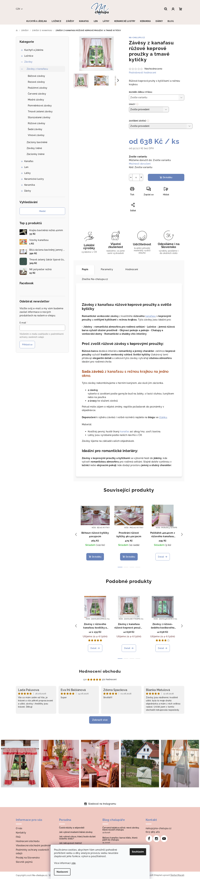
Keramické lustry (34, 179)
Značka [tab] (95, 279)
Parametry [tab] (107, 269)
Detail (161, 557)
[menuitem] (36, 21)
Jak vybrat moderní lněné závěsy (76, 832)
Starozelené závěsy (39, 117)
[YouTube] (164, 838)
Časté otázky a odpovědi (71, 828)
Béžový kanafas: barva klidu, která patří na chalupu (120, 839)
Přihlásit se (27, 344)
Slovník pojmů (24, 862)
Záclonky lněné (36, 154)
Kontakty (21, 832)
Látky (27, 173)
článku (163, 417)
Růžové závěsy (36, 123)
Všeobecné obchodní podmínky (34, 845)
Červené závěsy (37, 93)
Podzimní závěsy (37, 87)
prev (76, 534)
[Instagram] (156, 838)
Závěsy (28, 61)
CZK (18, 9)
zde (74, 863)
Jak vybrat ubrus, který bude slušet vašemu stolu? (77, 838)
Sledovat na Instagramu (102, 803)
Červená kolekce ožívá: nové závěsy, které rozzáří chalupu (120, 829)
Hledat (42, 211)
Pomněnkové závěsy (40, 105)
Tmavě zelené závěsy (40, 111)
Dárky (27, 190)
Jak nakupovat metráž (70, 843)
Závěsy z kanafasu (37, 68)
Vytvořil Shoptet (154, 875)
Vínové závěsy (36, 135)
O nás (19, 828)
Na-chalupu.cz (137, 38)
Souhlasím (138, 851)
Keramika (29, 184)
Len (26, 167)
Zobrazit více (100, 719)
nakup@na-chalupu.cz (159, 828)
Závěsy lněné (34, 148)
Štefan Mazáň (177, 875)
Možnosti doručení (140, 163)
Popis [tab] (85, 269)
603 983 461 (153, 831)
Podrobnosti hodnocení (142, 72)
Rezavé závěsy (36, 81)
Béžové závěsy (36, 76)
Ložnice (28, 55)
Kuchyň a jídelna (33, 50)
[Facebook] (149, 838)
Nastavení (62, 871)
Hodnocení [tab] (131, 269)
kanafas (124, 431)
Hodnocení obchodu (100, 671)
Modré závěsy (36, 99)
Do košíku (167, 177)
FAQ (18, 837)
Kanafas (28, 161)
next (182, 534)
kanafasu (150, 316)
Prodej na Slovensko (28, 857)
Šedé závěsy (35, 129)
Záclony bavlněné (37, 142)
